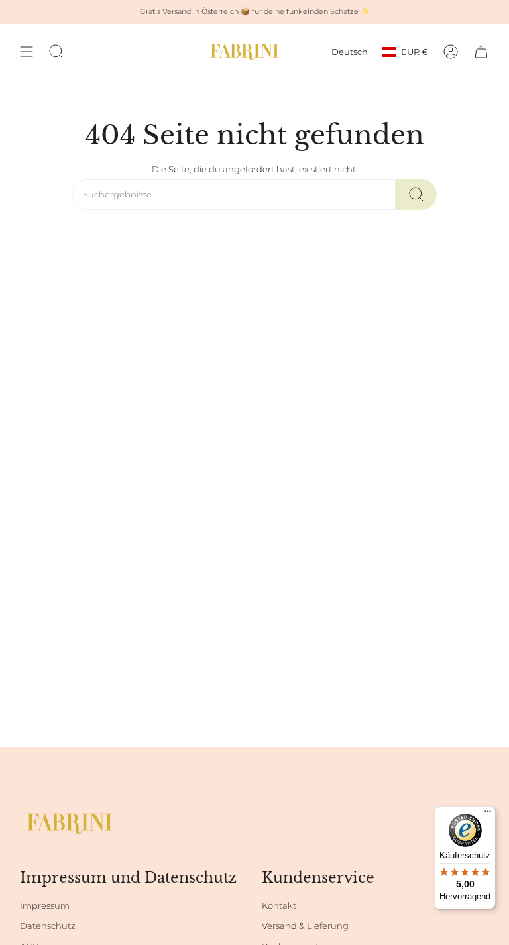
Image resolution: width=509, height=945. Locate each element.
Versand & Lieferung (305, 926)
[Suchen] (416, 194)
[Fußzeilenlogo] (69, 823)
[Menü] (488, 814)
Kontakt (279, 906)
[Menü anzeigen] (26, 52)
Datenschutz (48, 926)
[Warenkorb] (481, 52)
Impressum (45, 906)
